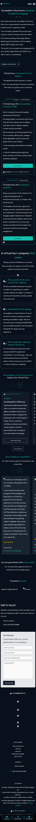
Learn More (18, 166)
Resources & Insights (18, 754)
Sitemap (18, 805)
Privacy (30, 803)
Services (18, 749)
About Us (18, 751)
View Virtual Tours (18, 746)
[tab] (9, 99)
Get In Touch (18, 756)
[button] (20, 384)
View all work (18, 449)
